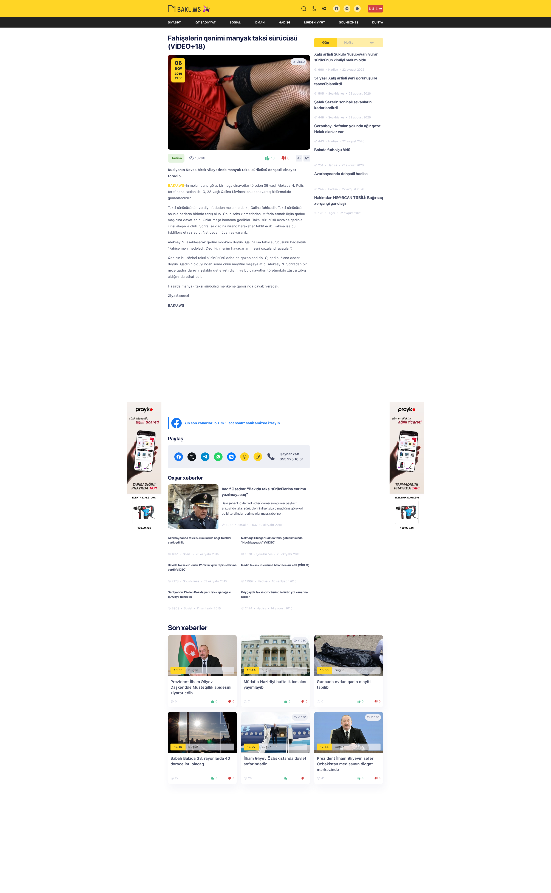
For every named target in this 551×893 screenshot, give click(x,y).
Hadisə (284, 22)
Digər (331, 213)
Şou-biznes (348, 22)
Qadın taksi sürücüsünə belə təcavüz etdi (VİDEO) (275, 565)
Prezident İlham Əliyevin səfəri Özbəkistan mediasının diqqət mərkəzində (346, 764)
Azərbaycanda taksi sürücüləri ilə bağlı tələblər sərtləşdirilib (199, 540)
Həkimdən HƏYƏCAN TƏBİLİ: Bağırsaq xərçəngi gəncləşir (348, 200)
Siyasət (174, 22)
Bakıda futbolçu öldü (332, 150)
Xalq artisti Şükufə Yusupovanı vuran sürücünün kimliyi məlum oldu (346, 57)
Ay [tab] (372, 42)
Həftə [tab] (348, 42)
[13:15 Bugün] (202, 732)
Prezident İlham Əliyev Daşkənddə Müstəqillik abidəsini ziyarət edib (200, 687)
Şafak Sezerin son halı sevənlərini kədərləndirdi (343, 105)
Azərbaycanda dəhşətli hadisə (341, 173)
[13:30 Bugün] (348, 655)
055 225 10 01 (291, 459)
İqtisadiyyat (205, 22)
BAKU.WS (176, 185)
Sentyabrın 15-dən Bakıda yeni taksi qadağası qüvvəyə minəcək (199, 594)
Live (379, 8)
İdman (259, 22)
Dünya (377, 22)
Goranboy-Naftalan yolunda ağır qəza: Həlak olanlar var (347, 129)
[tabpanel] (348, 133)
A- (299, 158)
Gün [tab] (325, 42)
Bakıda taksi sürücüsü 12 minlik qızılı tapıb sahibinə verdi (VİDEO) (202, 567)
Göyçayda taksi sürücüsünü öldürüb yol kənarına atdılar (274, 594)
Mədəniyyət (314, 22)
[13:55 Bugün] (202, 655)
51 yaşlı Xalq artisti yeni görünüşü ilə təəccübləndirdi (345, 81)
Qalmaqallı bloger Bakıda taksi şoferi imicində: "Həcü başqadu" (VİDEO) (272, 540)
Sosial (235, 22)
